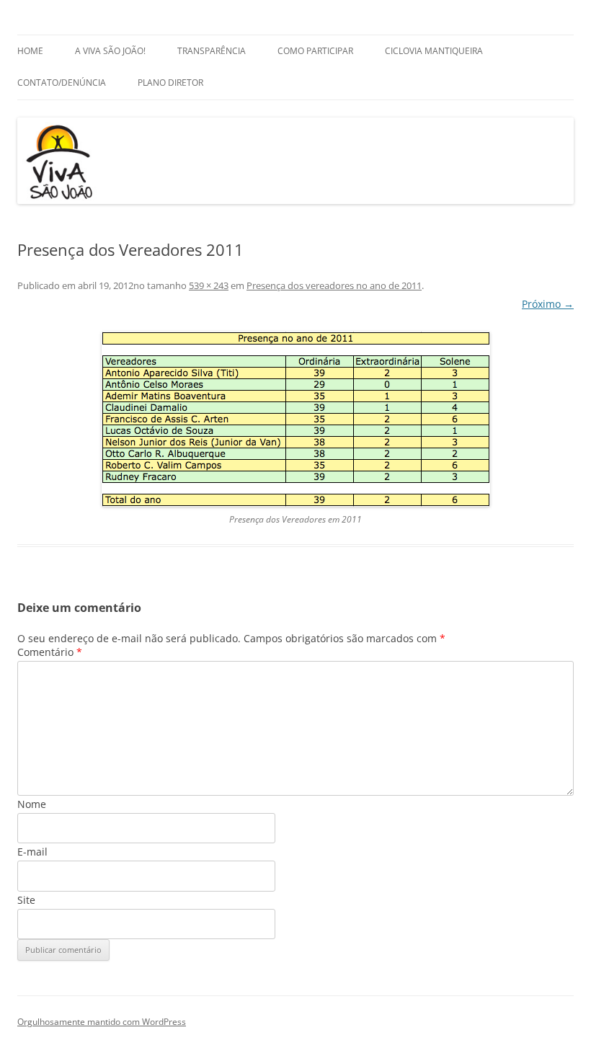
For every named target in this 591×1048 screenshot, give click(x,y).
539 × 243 (208, 285)
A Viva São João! (110, 51)
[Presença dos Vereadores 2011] (295, 419)
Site (26, 900)
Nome (31, 804)
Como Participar (315, 51)
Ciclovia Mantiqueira (434, 51)
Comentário (49, 652)
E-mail (32, 851)
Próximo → (548, 304)
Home (30, 51)
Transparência (211, 51)
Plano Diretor (170, 82)
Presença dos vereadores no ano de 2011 (334, 285)
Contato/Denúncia (61, 82)
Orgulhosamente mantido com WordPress (101, 1022)
